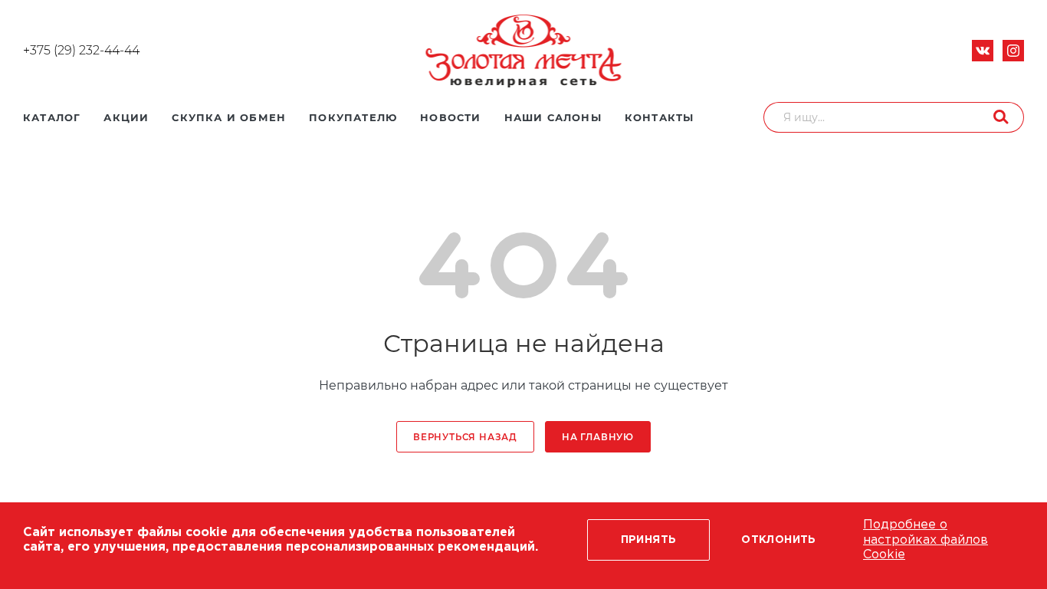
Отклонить (778, 540)
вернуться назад (465, 437)
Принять (649, 540)
